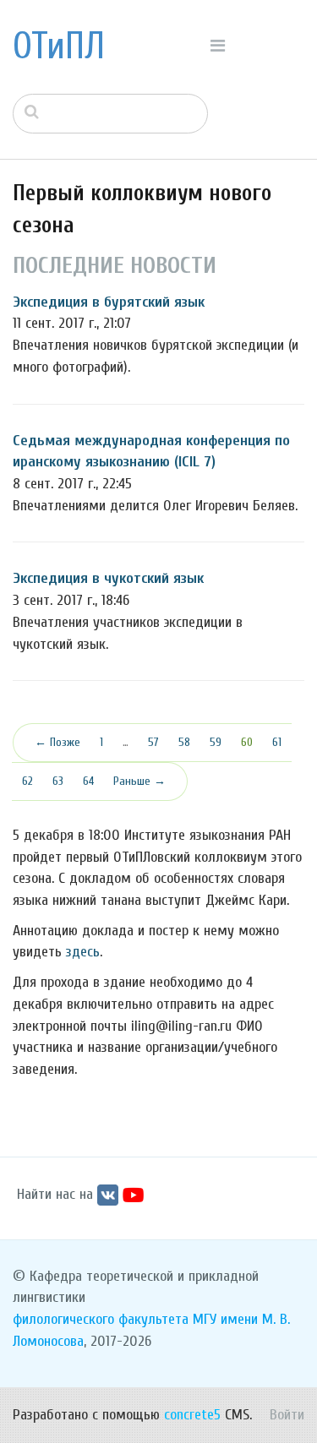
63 (57, 781)
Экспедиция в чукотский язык (108, 578)
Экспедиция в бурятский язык (109, 302)
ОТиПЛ (59, 46)
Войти (287, 1415)
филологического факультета (101, 1319)
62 (27, 781)
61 (276, 742)
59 (215, 742)
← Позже (57, 742)
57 (153, 742)
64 (88, 781)
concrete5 (192, 1415)
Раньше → (139, 781)
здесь (83, 952)
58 (184, 742)
